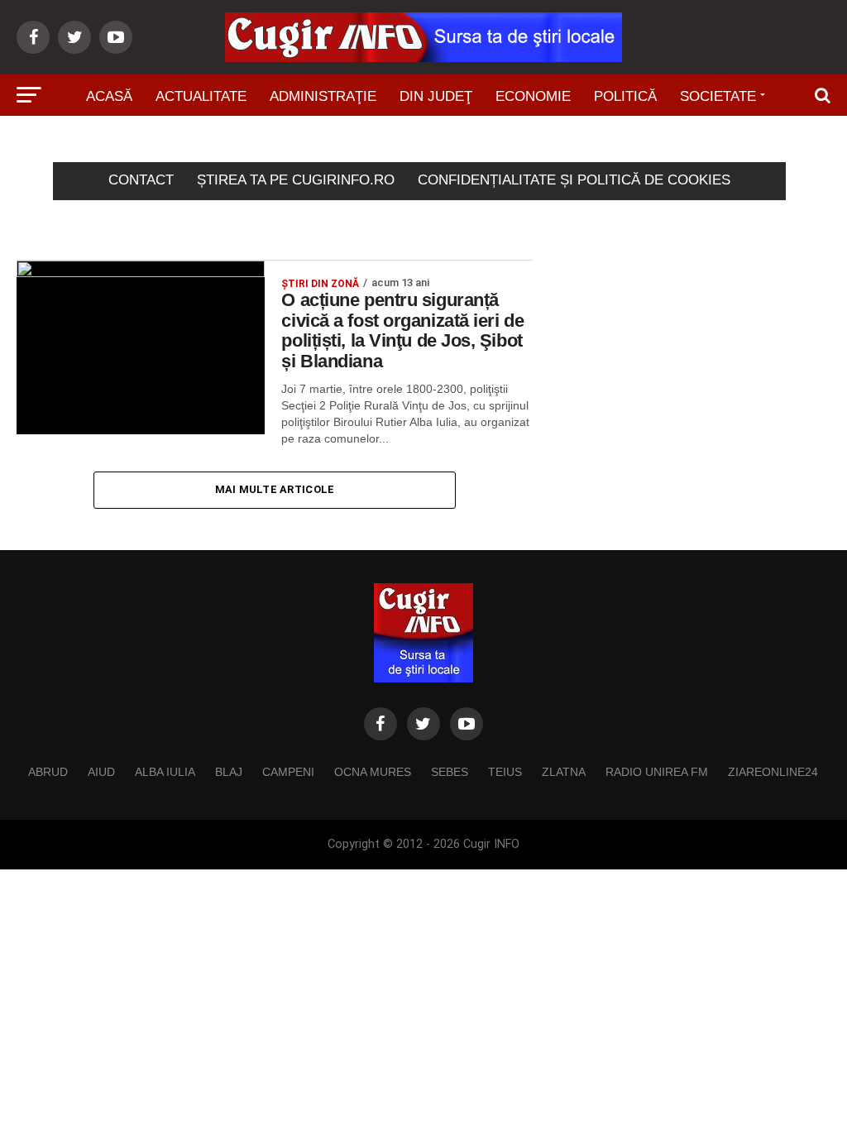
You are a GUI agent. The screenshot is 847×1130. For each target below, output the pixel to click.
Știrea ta (393, 143)
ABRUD (48, 771)
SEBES (449, 771)
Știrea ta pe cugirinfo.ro (296, 180)
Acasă (109, 96)
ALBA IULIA (165, 771)
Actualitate (201, 96)
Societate (718, 96)
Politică (625, 96)
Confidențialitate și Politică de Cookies (574, 180)
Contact (141, 180)
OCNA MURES (372, 771)
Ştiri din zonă (504, 143)
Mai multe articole (275, 489)
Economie (533, 96)
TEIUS (505, 771)
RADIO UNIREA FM (656, 771)
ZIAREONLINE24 (773, 771)
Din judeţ (436, 96)
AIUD (101, 771)
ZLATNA (564, 771)
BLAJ (228, 771)
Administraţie (323, 96)
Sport (312, 143)
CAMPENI (288, 771)
